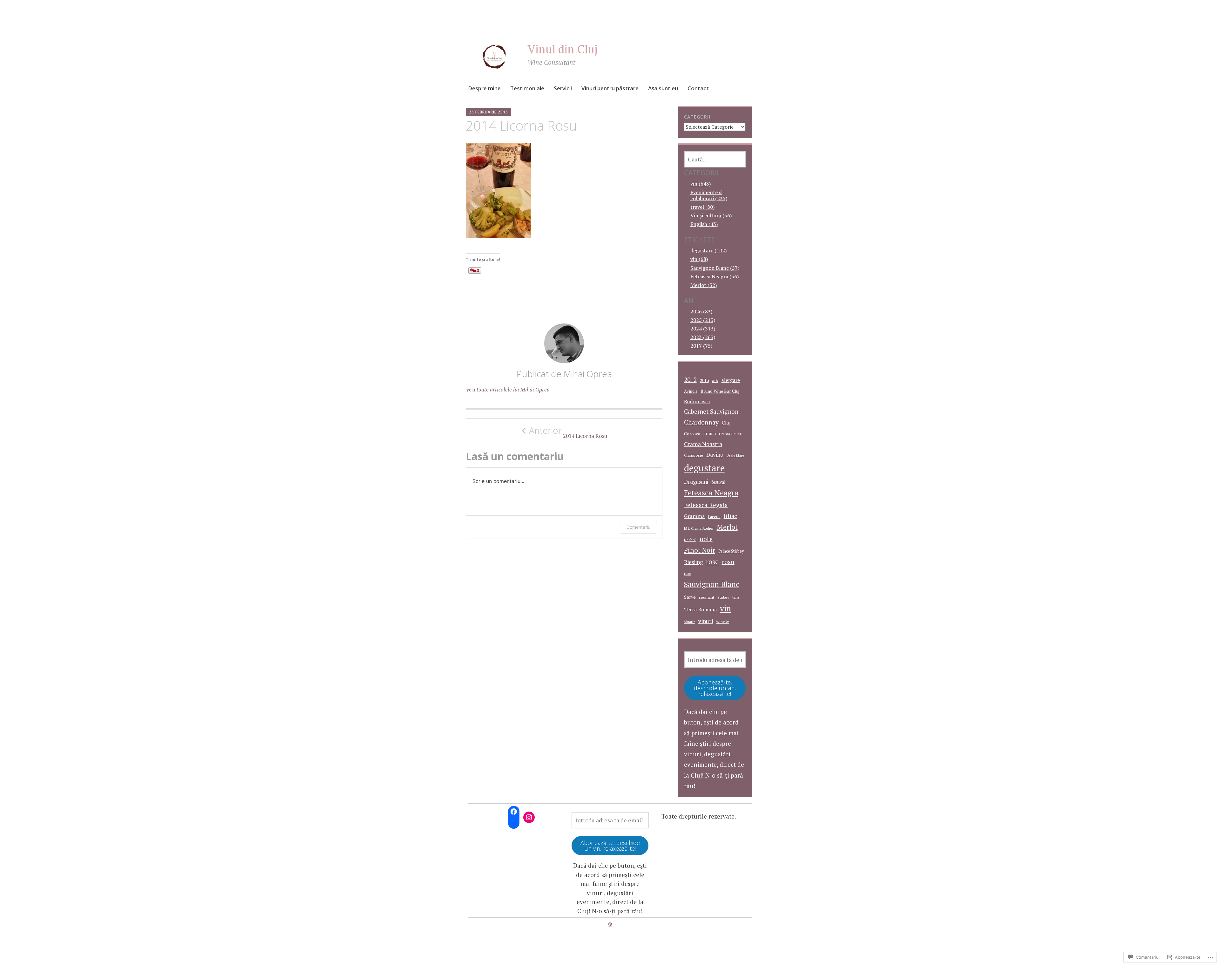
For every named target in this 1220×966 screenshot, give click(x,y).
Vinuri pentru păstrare (610, 88)
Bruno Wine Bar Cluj (720, 391)
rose (712, 561)
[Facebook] (513, 811)
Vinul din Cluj (562, 49)
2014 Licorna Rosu (568, 432)
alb (715, 380)
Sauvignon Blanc (711, 584)
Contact (698, 88)
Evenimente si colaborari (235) (708, 195)
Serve (690, 597)
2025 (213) (702, 319)
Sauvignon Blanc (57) (714, 267)
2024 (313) (702, 328)
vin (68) (699, 258)
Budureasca (697, 401)
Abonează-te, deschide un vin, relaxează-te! (715, 687)
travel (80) (702, 206)
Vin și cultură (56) (711, 215)
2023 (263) (702, 337)
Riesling (693, 562)
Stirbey (723, 597)
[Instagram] (529, 817)
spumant (706, 597)
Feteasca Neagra (711, 493)
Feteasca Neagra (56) (714, 276)
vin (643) (700, 183)
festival (718, 482)
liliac (730, 516)
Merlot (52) (703, 285)
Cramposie (693, 455)
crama (709, 434)
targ (735, 597)
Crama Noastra (703, 444)
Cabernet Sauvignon (711, 411)
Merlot (727, 527)
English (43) (704, 224)
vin (725, 608)
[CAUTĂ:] (715, 159)
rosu (728, 561)
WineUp (722, 621)
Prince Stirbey (731, 551)
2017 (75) (701, 345)
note (706, 538)
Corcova (692, 434)
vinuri (705, 621)
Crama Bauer (730, 434)
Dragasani (696, 481)
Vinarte (689, 622)
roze (687, 573)
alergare (731, 380)
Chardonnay (701, 422)
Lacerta (714, 516)
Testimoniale (527, 88)
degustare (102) (708, 250)
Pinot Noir (699, 550)
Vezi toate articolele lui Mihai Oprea (508, 389)
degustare (704, 468)
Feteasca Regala (706, 505)
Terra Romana (700, 609)
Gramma (694, 516)
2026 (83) (701, 311)
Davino (714, 454)
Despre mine (484, 88)
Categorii (697, 117)
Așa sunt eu (663, 88)
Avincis (690, 391)
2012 (690, 380)
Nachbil (690, 539)
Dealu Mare (735, 455)
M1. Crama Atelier (699, 528)
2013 (704, 380)
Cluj (726, 423)
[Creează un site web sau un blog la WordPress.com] (610, 924)
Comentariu (638, 527)
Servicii (563, 88)
